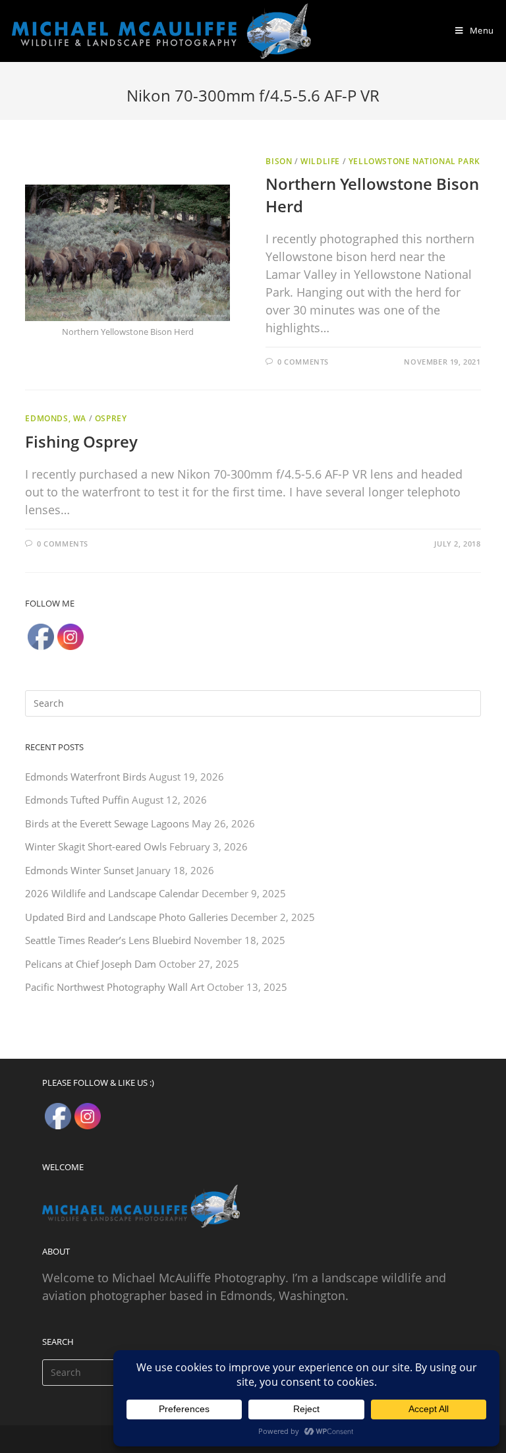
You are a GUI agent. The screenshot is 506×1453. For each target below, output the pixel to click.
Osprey (111, 418)
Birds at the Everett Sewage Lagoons (107, 823)
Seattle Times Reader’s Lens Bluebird (108, 940)
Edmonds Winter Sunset (79, 870)
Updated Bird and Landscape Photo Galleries (126, 917)
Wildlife (320, 161)
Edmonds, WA (55, 418)
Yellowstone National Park (414, 161)
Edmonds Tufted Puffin (77, 799)
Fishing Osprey (81, 441)
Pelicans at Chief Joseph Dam (90, 963)
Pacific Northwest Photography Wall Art (114, 986)
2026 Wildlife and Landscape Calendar (112, 893)
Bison (279, 161)
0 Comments (303, 362)
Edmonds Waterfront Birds (85, 776)
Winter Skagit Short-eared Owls (96, 846)
